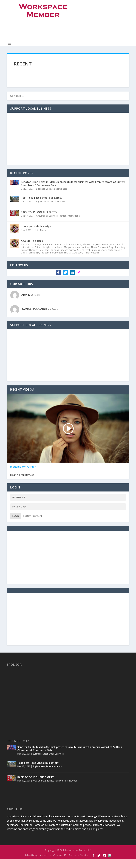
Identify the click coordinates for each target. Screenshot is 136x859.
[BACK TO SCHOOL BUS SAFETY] (14, 214)
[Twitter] (65, 272)
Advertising (31, 855)
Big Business (42, 201)
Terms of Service (78, 855)
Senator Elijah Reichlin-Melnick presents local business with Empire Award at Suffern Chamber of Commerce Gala (73, 183)
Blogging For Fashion (23, 466)
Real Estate (44, 250)
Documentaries (57, 201)
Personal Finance (29, 250)
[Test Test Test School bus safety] (14, 200)
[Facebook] (58, 272)
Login (15, 515)
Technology (33, 252)
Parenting (120, 247)
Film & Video (89, 244)
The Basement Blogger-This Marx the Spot (61, 252)
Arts (38, 215)
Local (48, 188)
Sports (104, 250)
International (73, 215)
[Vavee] (78, 272)
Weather (95, 252)
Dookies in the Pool (71, 244)
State (110, 250)
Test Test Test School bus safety (41, 197)
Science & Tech (76, 250)
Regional (55, 250)
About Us (45, 855)
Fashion (62, 215)
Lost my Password (32, 515)
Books (44, 215)
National (86, 247)
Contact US (59, 855)
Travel (86, 252)
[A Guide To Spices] (14, 243)
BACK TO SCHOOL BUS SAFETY (39, 212)
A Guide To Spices (32, 240)
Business (40, 188)
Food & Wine (102, 244)
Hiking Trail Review (22, 475)
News (94, 247)
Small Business (59, 188)
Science (64, 250)
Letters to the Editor (31, 247)
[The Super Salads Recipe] (14, 228)
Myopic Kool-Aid (72, 247)
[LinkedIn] (72, 272)
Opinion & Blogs (106, 247)
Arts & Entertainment (50, 244)
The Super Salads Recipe (36, 226)
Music (60, 247)
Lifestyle (46, 247)
